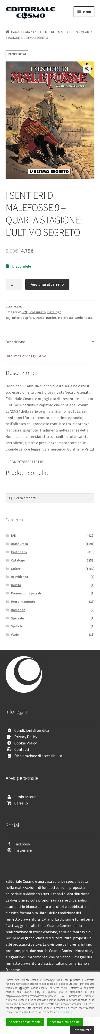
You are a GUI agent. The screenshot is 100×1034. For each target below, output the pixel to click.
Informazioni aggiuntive (26, 355)
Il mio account (26, 796)
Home (15, 32)
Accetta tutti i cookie (65, 1022)
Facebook (22, 844)
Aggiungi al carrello (47, 284)
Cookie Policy (25, 743)
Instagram (23, 850)
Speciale (17, 618)
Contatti (21, 749)
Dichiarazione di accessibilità (38, 755)
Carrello (21, 803)
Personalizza (82, 1030)
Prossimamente (23, 601)
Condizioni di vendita (31, 730)
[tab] (50, 342)
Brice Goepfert (23, 317)
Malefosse (66, 317)
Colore (16, 568)
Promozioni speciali (26, 593)
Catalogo (29, 32)
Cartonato (19, 552)
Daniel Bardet (46, 317)
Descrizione (15, 341)
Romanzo (18, 610)
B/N (24, 312)
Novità (16, 585)
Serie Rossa (84, 317)
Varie (15, 634)
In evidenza (19, 576)
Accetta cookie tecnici (25, 1022)
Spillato (17, 626)
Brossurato (37, 312)
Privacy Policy (25, 736)
